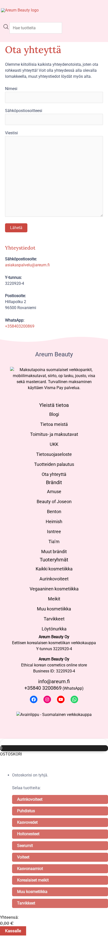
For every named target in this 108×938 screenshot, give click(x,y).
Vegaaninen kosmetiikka (54, 588)
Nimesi (11, 88)
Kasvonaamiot (30, 868)
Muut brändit (54, 551)
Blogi (54, 414)
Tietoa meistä (54, 424)
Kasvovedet (27, 822)
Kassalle (13, 930)
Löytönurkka (54, 628)
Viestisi (11, 133)
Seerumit (25, 845)
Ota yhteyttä (54, 474)
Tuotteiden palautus (54, 464)
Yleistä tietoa (54, 405)
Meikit (54, 598)
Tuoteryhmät (54, 560)
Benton (54, 511)
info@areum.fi (54, 681)
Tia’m (54, 541)
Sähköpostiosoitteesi (23, 110)
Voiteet (23, 857)
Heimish (54, 521)
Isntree (54, 531)
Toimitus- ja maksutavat (54, 434)
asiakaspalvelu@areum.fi (27, 265)
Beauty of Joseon (54, 501)
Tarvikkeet (54, 618)
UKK (54, 444)
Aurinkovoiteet (54, 578)
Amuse (54, 491)
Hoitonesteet (28, 833)
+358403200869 (19, 326)
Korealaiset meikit (33, 880)
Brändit (54, 482)
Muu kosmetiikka (54, 608)
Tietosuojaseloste (54, 454)
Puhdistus (26, 810)
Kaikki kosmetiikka (54, 568)
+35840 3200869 (43, 688)
